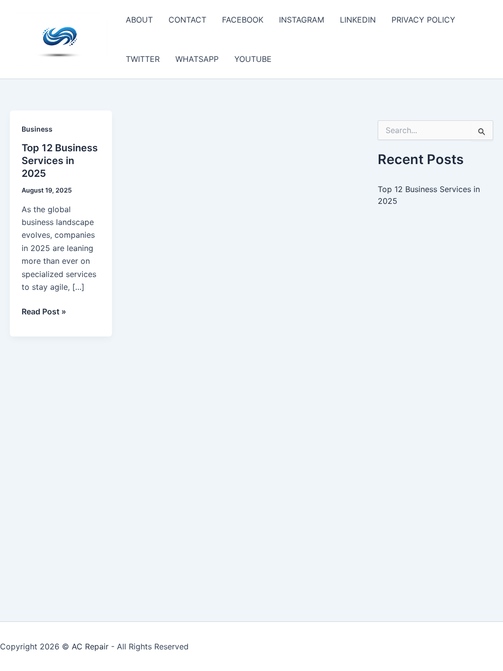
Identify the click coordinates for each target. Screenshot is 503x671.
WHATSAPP (197, 59)
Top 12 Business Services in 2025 (60, 160)
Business (37, 129)
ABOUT (139, 20)
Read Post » (44, 312)
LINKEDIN (358, 20)
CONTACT (187, 20)
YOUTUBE (253, 59)
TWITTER (143, 59)
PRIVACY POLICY (423, 20)
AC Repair (90, 646)
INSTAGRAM (301, 20)
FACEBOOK (242, 20)
